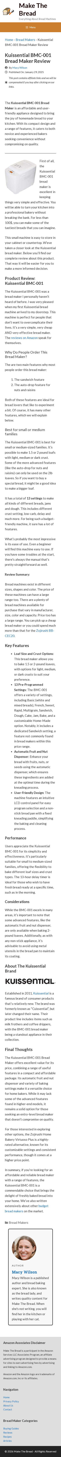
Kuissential (41, 993)
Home (9, 40)
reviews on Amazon (24, 338)
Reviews (7, 1432)
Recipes (7, 1436)
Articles (7, 1440)
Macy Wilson (19, 67)
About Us (8, 1405)
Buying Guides (11, 1428)
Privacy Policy (11, 1401)
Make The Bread (33, 9)
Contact (7, 1409)
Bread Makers (25, 40)
